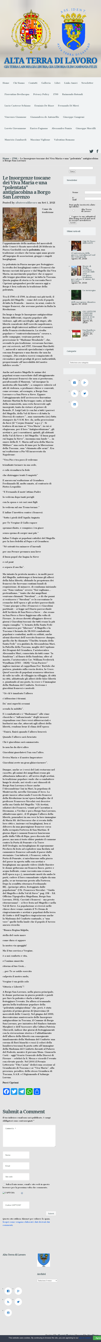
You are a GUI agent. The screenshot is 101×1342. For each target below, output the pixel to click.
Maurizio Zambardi (15, 139)
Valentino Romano (64, 139)
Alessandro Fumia (62, 128)
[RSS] (75, 393)
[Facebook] (75, 382)
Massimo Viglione (40, 139)
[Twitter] (85, 393)
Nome (75, 192)
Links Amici (70, 83)
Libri (57, 83)
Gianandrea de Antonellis (44, 117)
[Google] (85, 382)
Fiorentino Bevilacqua (17, 94)
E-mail (74, 199)
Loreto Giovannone (15, 128)
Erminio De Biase (44, 105)
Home (6, 83)
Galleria (46, 83)
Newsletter (87, 83)
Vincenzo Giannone (15, 117)
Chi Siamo (19, 83)
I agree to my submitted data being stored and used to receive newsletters (82, 218)
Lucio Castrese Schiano (18, 105)
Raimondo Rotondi (72, 94)
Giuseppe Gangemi (73, 117)
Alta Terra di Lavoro (86, 210)
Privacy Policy (41, 94)
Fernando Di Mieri (68, 105)
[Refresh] (22, 1193)
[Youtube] (75, 404)
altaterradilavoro (26, 202)
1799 (55, 94)
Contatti (33, 83)
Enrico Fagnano (39, 128)
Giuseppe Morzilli (86, 128)
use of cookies (85, 1338)
